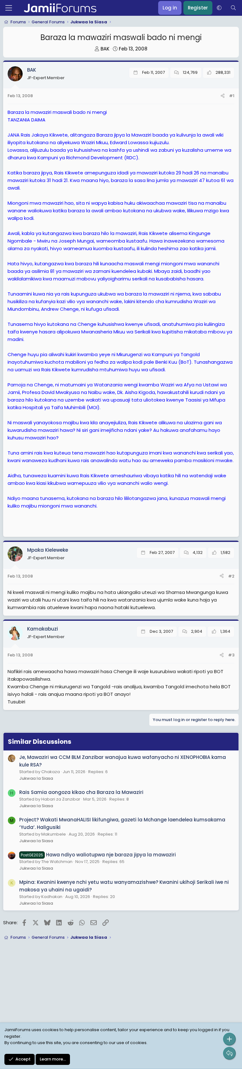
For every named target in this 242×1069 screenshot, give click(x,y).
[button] (219, 8)
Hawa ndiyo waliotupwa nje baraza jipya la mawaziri (98, 854)
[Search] (233, 8)
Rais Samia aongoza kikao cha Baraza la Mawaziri (81, 792)
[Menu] (8, 7)
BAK (105, 48)
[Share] (222, 96)
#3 (231, 655)
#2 (231, 576)
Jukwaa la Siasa (36, 778)
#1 (231, 96)
